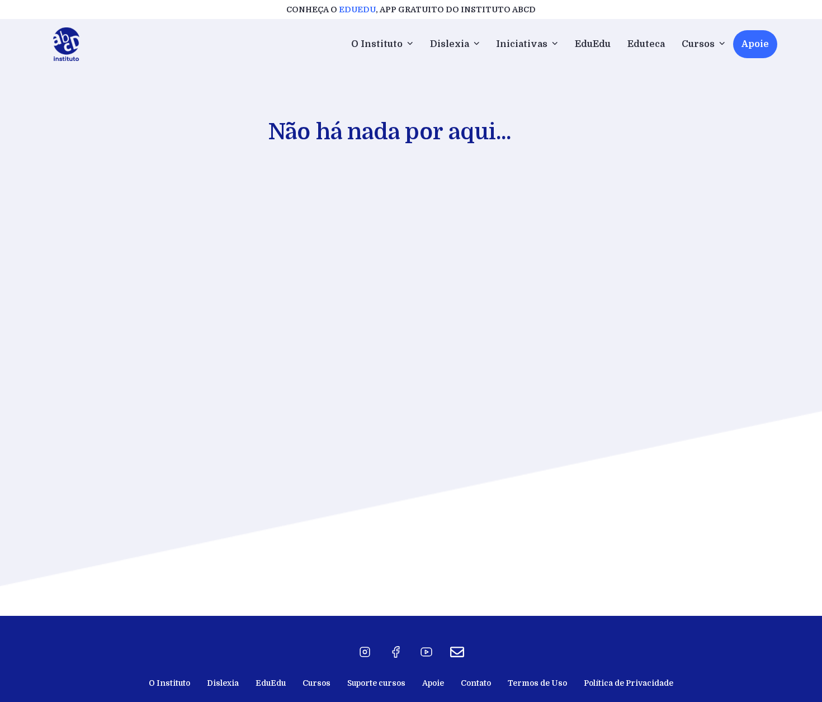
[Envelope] (457, 652)
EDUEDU (357, 9)
